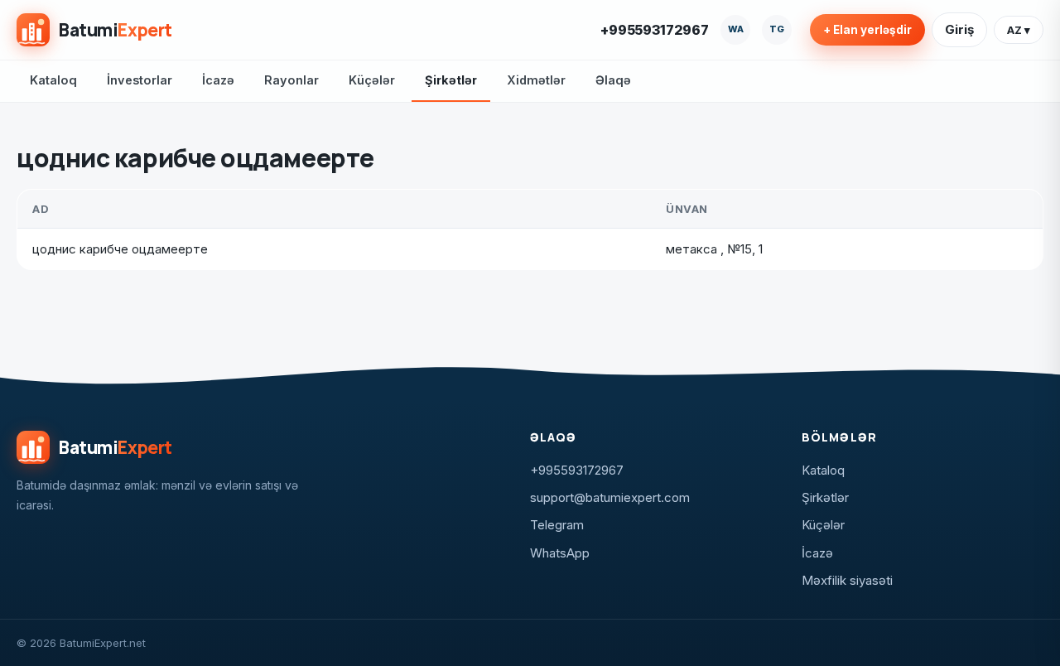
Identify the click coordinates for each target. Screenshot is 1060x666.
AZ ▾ (1018, 29)
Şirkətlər (451, 80)
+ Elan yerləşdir (867, 29)
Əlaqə (613, 80)
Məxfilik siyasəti (847, 580)
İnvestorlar (139, 80)
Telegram (557, 525)
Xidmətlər (536, 80)
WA (736, 29)
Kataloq (53, 80)
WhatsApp (560, 553)
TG (776, 29)
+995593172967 (654, 30)
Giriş (959, 29)
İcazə (218, 80)
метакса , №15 (709, 249)
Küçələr (372, 80)
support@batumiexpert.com (610, 497)
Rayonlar (291, 80)
